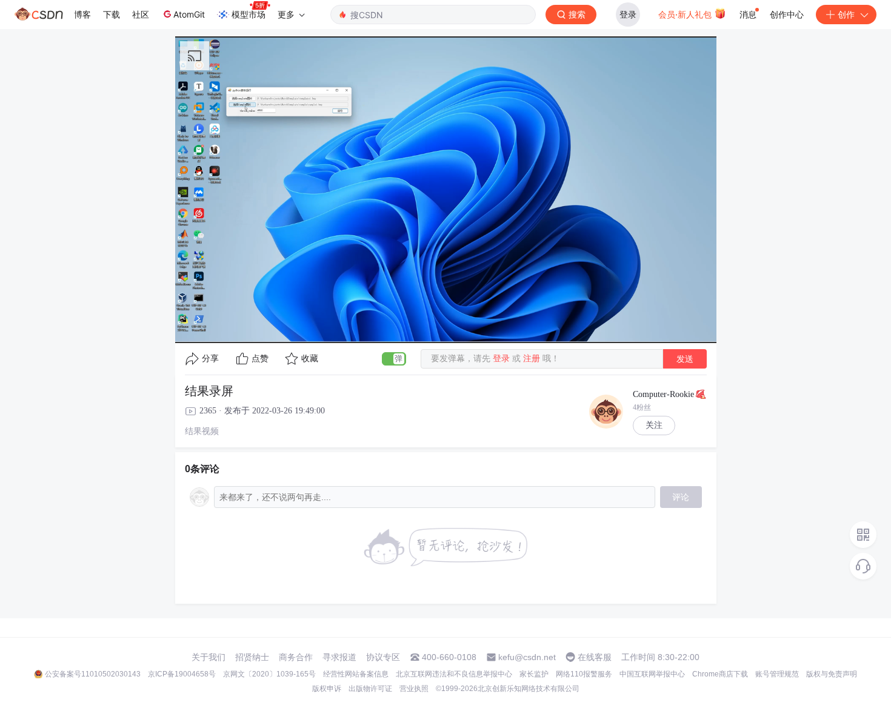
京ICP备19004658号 (182, 674)
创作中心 (787, 14)
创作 (846, 14)
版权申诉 (326, 688)
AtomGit (189, 14)
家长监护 (534, 674)
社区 (140, 14)
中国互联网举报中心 (652, 674)
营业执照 (414, 688)
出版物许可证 (370, 688)
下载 (111, 14)
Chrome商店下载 (720, 674)
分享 (210, 358)
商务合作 (296, 657)
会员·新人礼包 (686, 14)
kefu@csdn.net (527, 657)
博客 (82, 14)
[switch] (394, 359)
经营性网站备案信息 (356, 674)
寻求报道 (339, 657)
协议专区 (383, 657)
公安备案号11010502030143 (93, 674)
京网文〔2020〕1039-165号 (269, 674)
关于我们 (208, 657)
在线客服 (595, 657)
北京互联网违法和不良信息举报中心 (454, 674)
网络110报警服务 (584, 674)
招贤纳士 (252, 657)
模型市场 (248, 14)
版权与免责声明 (831, 674)
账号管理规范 (777, 674)
